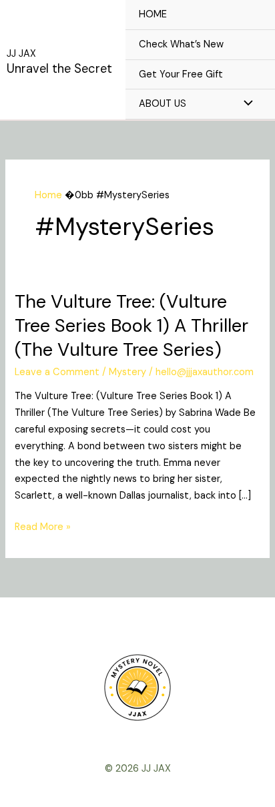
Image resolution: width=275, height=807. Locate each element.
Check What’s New (181, 44)
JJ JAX (21, 53)
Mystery (127, 372)
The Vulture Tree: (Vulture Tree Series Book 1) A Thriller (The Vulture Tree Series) (131, 325)
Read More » (43, 526)
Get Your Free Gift (181, 74)
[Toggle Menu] (245, 104)
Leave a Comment (57, 372)
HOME (153, 14)
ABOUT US (162, 103)
